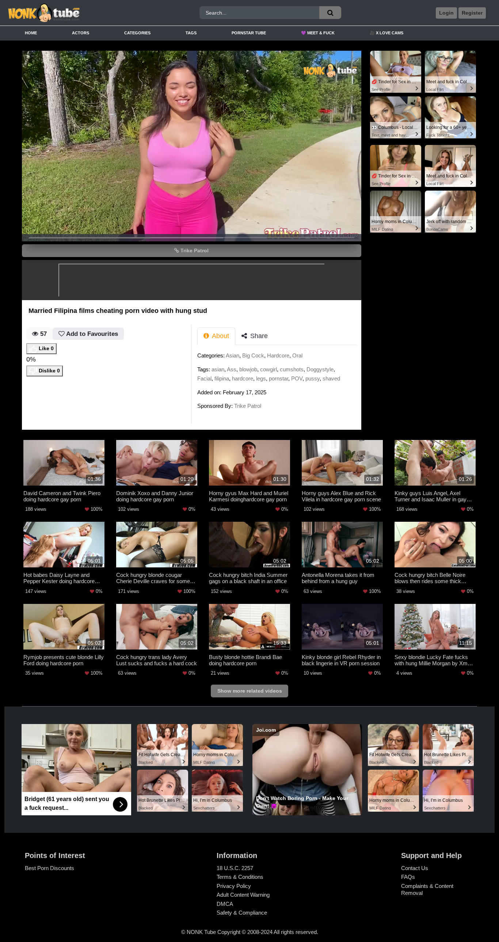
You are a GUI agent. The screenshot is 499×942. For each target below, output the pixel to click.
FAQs (408, 877)
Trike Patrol (194, 250)
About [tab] (219, 336)
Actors (80, 33)
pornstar (278, 378)
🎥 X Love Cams (386, 33)
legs (261, 378)
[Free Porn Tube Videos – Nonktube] (68, 13)
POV (296, 378)
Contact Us (414, 868)
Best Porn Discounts (49, 868)
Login (446, 13)
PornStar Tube (249, 33)
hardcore (242, 378)
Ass (231, 369)
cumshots (292, 369)
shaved (331, 378)
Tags (191, 33)
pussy (312, 378)
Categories (137, 33)
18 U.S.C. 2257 (235, 868)
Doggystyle (320, 369)
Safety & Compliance (242, 913)
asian (218, 369)
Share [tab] (258, 336)
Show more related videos (249, 691)
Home (31, 33)
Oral (297, 355)
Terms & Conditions (240, 877)
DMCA (225, 904)
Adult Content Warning (243, 895)
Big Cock (253, 355)
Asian (232, 355)
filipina (221, 378)
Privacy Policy (234, 886)
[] (330, 12)
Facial (204, 378)
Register (472, 13)
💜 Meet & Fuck (318, 33)
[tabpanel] (279, 383)
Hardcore (278, 355)
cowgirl (268, 369)
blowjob (248, 369)
